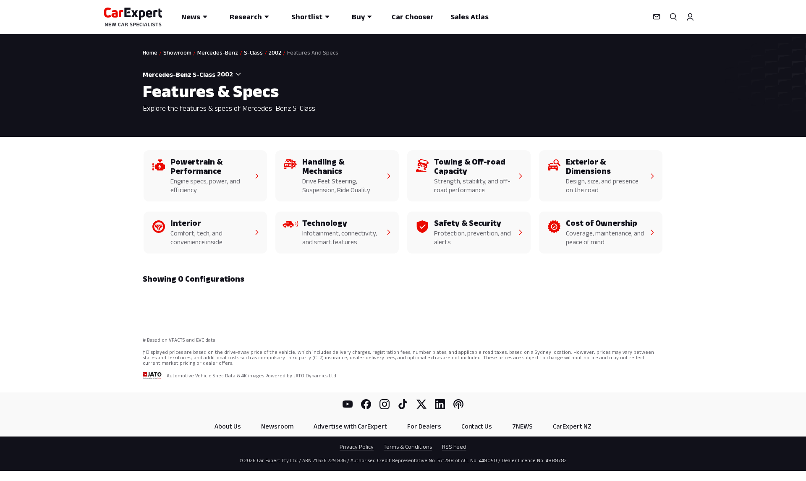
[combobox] (230, 74)
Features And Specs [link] (312, 52)
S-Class (253, 52)
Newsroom (277, 426)
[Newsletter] (656, 16)
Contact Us (476, 426)
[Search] (673, 16)
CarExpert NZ (572, 426)
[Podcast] (458, 404)
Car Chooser (413, 17)
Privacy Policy (357, 446)
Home (150, 52)
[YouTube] (348, 404)
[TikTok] (403, 404)
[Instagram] (384, 404)
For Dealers (424, 426)
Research (246, 17)
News (190, 17)
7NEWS (522, 426)
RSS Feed (454, 446)
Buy (358, 17)
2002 (275, 52)
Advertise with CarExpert (350, 426)
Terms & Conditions (408, 446)
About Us (228, 426)
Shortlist (306, 17)
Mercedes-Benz (217, 52)
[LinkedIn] (440, 404)
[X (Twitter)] (421, 404)
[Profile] (690, 16)
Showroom (177, 52)
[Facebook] (366, 404)
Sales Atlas (469, 17)
